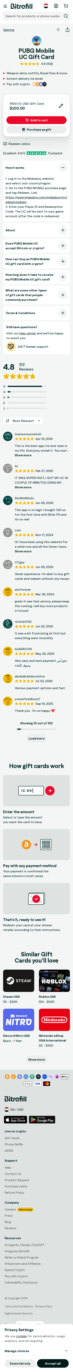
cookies (21, 1336)
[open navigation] (5, 6)
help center (27, 333)
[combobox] (33, 16)
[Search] (66, 16)
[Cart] (66, 6)
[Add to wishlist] (58, 30)
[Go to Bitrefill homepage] (21, 6)
